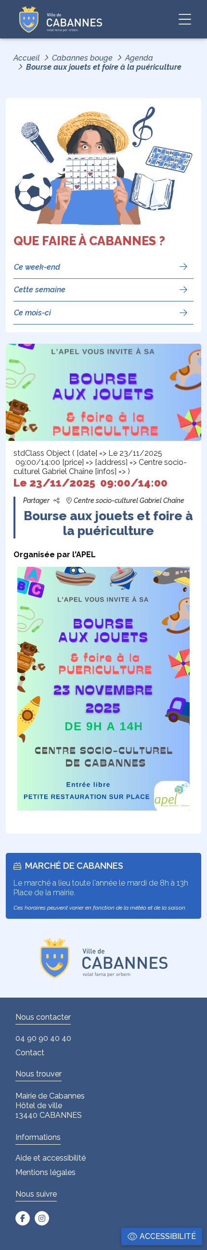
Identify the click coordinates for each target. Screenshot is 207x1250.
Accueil (26, 57)
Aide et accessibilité (50, 1157)
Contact (29, 1052)
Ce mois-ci (32, 312)
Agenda (139, 57)
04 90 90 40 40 (43, 1038)
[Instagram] (42, 1218)
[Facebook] (22, 1218)
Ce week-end (37, 267)
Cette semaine (39, 289)
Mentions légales (45, 1172)
